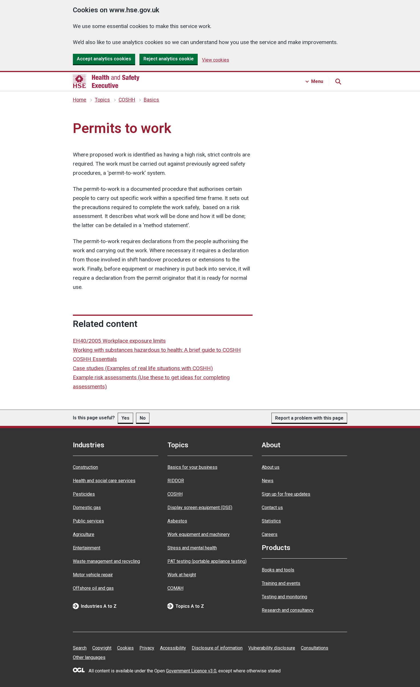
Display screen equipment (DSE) (199, 507)
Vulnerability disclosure (271, 648)
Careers (269, 534)
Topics (102, 100)
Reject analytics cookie (168, 58)
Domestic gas (87, 507)
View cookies (215, 60)
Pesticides (84, 494)
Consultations (314, 648)
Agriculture (83, 534)
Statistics (271, 521)
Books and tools (278, 570)
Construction (85, 467)
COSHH (127, 100)
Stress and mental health (192, 548)
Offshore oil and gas (93, 588)
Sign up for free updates (286, 494)
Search (80, 648)
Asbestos (177, 521)
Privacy (146, 648)
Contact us (272, 507)
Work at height (181, 574)
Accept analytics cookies (104, 58)
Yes (125, 418)
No (143, 418)
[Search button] (338, 81)
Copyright (101, 648)
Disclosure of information (217, 648)
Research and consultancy (288, 610)
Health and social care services (104, 480)
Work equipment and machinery (198, 534)
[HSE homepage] (106, 81)
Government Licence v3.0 (191, 671)
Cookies (125, 648)
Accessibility (173, 648)
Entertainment (86, 548)
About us (270, 467)
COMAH (175, 588)
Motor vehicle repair (93, 574)
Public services (88, 521)
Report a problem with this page (309, 418)
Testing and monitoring (284, 596)
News (267, 480)
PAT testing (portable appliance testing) (207, 561)
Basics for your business (192, 467)
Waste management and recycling (106, 561)
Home (79, 100)
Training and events (281, 583)
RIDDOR (175, 480)
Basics (151, 100)
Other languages (89, 657)
